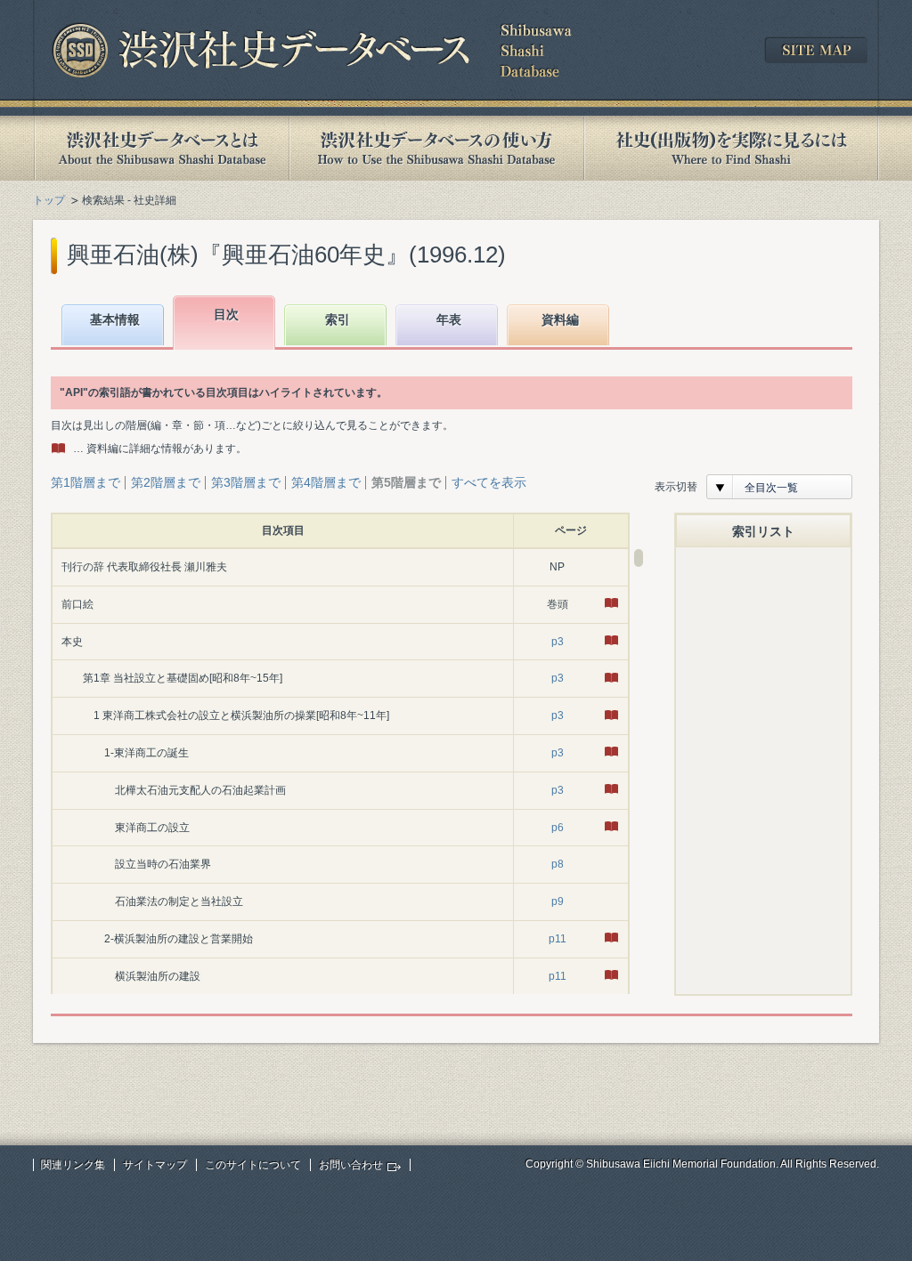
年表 (448, 319)
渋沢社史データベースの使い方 (436, 148)
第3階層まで (246, 482)
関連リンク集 (73, 1165)
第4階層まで (326, 482)
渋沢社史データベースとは (161, 148)
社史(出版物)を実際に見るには (731, 148)
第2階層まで (165, 482)
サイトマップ (155, 1165)
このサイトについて (253, 1165)
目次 (226, 314)
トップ (49, 200)
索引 (337, 319)
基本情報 (115, 319)
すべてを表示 (489, 482)
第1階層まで (85, 482)
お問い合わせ (351, 1165)
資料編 (560, 319)
